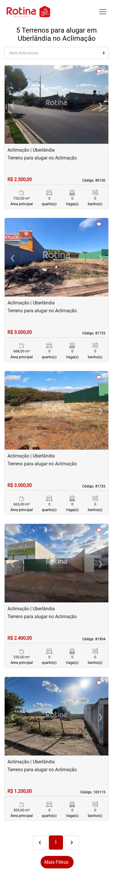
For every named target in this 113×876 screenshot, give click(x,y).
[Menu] (102, 11)
